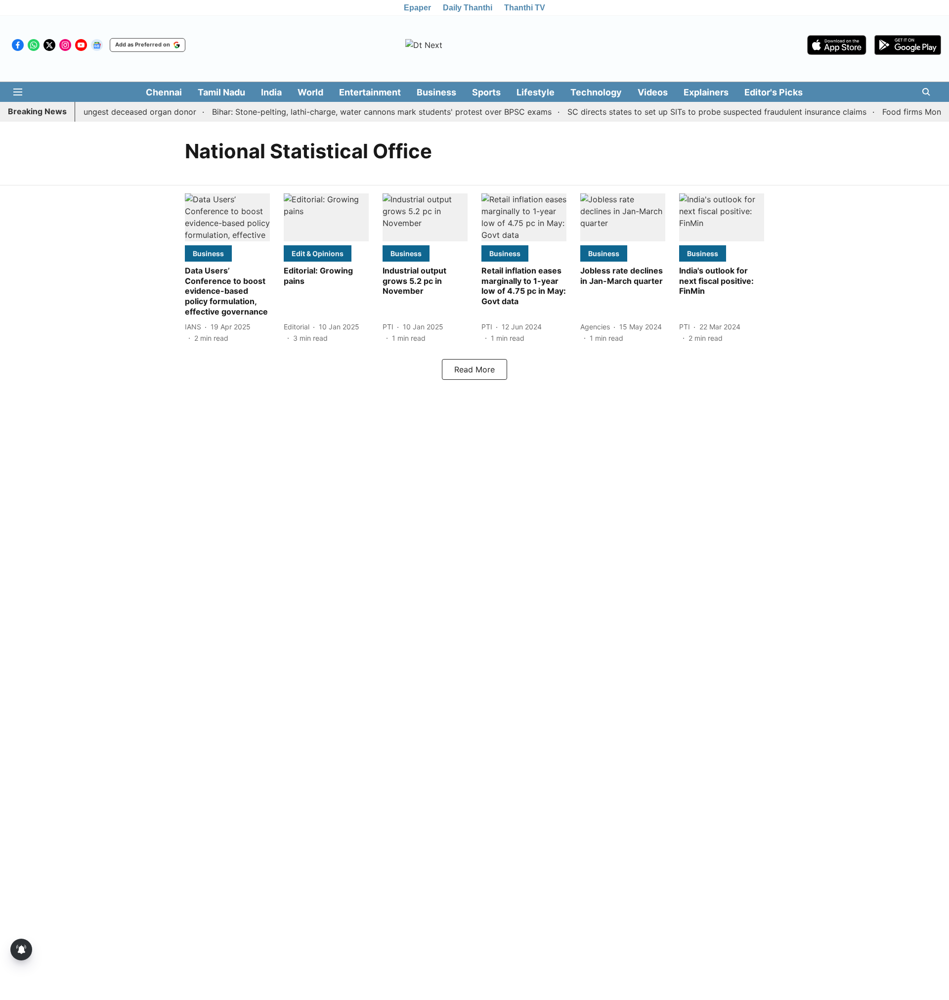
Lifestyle (536, 92)
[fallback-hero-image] (227, 217)
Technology (596, 92)
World (310, 92)
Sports (486, 92)
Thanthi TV (524, 7)
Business (436, 92)
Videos (653, 92)
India (271, 92)
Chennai (164, 92)
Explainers (706, 92)
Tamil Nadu (221, 92)
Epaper (417, 7)
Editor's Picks (773, 92)
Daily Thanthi (467, 7)
